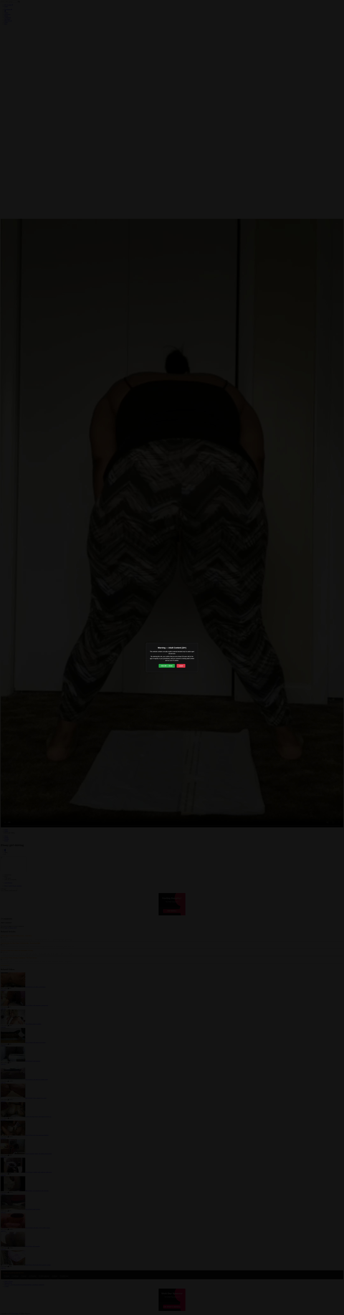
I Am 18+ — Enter (167, 666)
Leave (181, 666)
